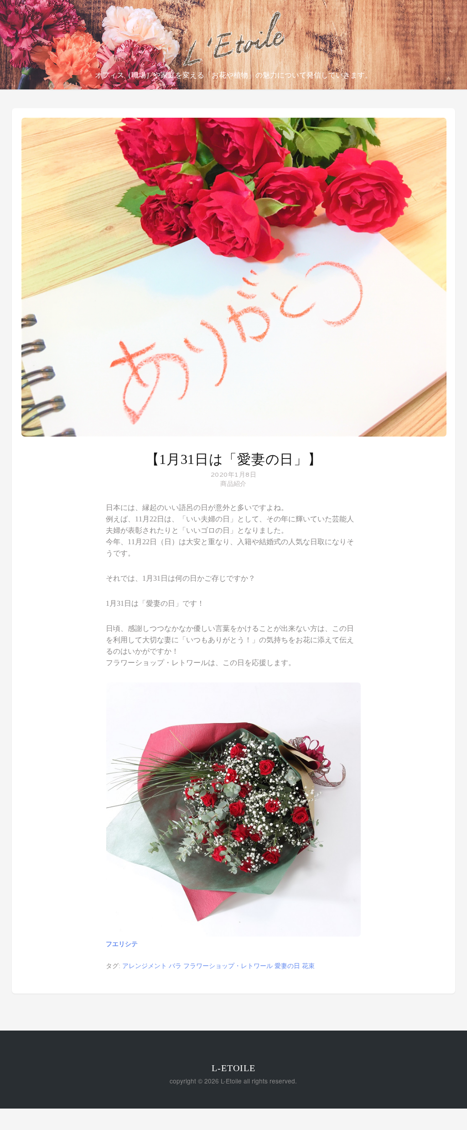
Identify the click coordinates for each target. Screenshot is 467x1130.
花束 (308, 966)
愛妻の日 (287, 966)
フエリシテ (122, 944)
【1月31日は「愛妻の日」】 (233, 459)
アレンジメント (144, 966)
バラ (175, 966)
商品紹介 (233, 483)
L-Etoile (233, 1068)
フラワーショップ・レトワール (228, 966)
